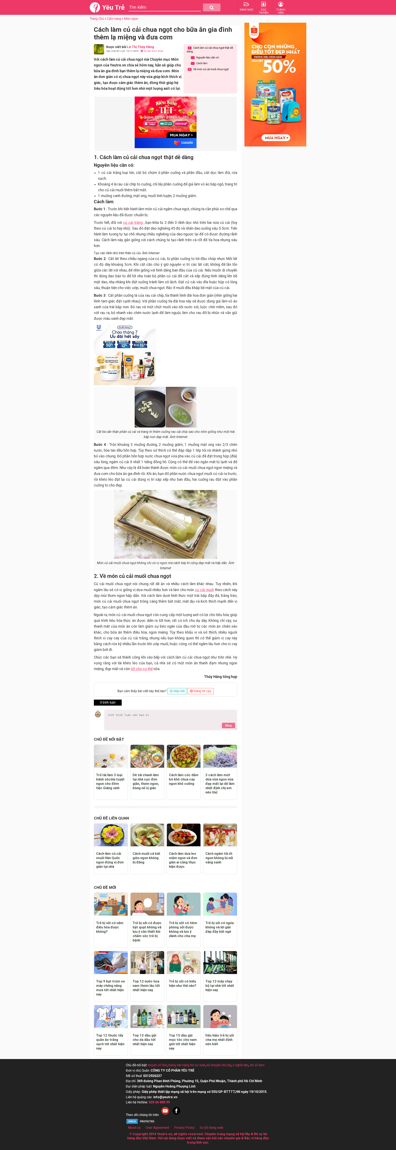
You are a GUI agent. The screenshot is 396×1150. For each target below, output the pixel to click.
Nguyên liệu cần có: (205, 57)
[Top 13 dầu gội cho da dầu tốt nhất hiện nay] (147, 1016)
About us (134, 1128)
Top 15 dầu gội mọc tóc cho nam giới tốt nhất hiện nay (183, 1041)
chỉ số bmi (257, 1065)
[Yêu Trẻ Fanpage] (176, 1115)
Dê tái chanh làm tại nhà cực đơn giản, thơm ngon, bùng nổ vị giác (146, 781)
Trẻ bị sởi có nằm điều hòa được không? (109, 927)
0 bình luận (108, 702)
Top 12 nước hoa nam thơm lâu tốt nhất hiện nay (146, 985)
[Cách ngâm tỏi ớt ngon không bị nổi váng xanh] (220, 835)
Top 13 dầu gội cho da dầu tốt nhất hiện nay (144, 1039)
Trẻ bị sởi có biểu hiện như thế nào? (182, 983)
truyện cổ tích (157, 1065)
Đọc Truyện (263, 11)
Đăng (228, 725)
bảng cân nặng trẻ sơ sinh (187, 1065)
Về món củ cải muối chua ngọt (209, 69)
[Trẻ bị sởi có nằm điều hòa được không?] (111, 904)
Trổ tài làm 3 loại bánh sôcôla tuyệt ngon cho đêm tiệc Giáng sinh (110, 781)
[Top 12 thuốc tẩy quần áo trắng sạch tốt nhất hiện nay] (111, 1016)
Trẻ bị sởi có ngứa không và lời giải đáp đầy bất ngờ (219, 927)
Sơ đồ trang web (211, 1128)
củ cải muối (204, 590)
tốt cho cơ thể (142, 669)
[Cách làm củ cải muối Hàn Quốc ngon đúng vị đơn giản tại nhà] (111, 835)
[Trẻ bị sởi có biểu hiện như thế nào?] (183, 962)
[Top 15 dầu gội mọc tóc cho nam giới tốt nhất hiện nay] (183, 1016)
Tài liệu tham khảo (153, 51)
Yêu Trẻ (113, 7)
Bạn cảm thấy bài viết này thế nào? (142, 691)
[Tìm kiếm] (211, 7)
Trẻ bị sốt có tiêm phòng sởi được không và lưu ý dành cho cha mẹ (183, 929)
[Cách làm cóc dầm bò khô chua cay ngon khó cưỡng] (183, 756)
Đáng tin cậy (202, 691)
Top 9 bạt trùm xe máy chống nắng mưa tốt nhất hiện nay (110, 987)
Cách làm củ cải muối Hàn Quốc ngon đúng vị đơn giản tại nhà (110, 860)
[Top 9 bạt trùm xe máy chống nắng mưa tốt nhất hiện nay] (111, 962)
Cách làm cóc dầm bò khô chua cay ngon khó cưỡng (183, 779)
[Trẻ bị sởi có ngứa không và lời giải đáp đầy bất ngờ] (220, 904)
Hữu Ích (179, 691)
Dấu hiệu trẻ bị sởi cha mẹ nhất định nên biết (219, 1039)
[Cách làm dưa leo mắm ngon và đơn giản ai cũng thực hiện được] (183, 835)
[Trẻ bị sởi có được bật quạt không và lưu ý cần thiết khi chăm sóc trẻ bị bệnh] (147, 904)
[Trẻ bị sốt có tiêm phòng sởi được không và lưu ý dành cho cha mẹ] (183, 904)
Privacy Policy (184, 1128)
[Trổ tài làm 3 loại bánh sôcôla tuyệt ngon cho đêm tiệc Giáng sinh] (111, 756)
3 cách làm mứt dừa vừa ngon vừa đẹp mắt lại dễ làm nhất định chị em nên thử (220, 783)
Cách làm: (200, 63)
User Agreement (157, 1128)
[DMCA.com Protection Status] (141, 1123)
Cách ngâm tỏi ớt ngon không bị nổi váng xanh (219, 857)
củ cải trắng (133, 223)
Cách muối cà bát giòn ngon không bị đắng (146, 857)
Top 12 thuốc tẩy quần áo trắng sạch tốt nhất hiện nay (110, 1041)
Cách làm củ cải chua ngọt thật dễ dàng (210, 49)
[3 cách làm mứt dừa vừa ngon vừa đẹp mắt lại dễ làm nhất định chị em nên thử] (220, 756)
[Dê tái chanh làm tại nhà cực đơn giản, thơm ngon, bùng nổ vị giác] (147, 756)
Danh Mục (246, 9)
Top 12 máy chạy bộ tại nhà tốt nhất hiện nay (219, 985)
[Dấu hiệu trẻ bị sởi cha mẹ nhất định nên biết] (220, 1016)
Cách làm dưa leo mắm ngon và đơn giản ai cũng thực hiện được (183, 860)
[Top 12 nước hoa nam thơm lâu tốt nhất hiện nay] (147, 962)
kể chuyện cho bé (219, 1065)
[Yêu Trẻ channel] (165, 1115)
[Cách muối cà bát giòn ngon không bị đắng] (147, 835)
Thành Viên (280, 11)
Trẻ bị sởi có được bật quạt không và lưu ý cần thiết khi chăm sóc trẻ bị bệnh (147, 931)
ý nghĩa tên (240, 1065)
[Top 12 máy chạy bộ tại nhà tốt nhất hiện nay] (220, 962)
